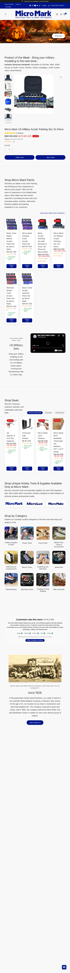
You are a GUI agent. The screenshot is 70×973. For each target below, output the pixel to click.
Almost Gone (60, 412)
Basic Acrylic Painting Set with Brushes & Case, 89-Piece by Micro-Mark (43, 242)
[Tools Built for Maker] (35, 31)
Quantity (7, 145)
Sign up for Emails (9, 4)
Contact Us (18, 4)
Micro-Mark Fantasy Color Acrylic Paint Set (27, 238)
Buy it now (50, 157)
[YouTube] (35, 5)
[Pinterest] (37, 5)
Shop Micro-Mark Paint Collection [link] (52, 213)
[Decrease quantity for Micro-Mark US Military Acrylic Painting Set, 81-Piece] (6, 149)
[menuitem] (9, 4)
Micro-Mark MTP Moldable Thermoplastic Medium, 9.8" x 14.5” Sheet (58, 442)
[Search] (57, 14)
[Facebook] (30, 5)
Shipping (7, 139)
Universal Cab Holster (26, 435)
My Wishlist (8, 7)
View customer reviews (35, 640)
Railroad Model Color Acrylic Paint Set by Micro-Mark (10, 296)
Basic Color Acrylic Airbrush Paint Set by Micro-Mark (27, 294)
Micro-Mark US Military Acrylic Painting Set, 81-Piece (58, 240)
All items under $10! (34, 412)
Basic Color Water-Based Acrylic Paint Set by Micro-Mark (11, 241)
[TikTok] (40, 5)
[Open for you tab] (64, 967)
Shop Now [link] (60, 37)
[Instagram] (32, 5)
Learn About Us (35, 723)
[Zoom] (60, 77)
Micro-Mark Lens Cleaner (43, 435)
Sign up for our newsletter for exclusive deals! (36, 1)
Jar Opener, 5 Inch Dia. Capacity (10, 437)
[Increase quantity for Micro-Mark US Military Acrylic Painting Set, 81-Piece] (12, 149)
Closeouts (48, 412)
